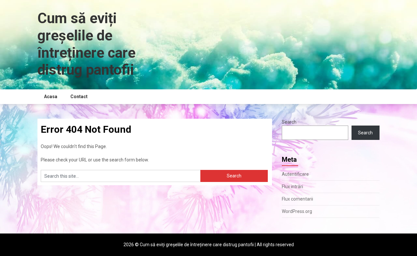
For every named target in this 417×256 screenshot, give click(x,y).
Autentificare (295, 174)
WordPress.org (297, 211)
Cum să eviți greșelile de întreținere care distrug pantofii (86, 44)
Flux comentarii (297, 199)
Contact (79, 96)
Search (289, 122)
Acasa (50, 96)
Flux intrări (292, 186)
